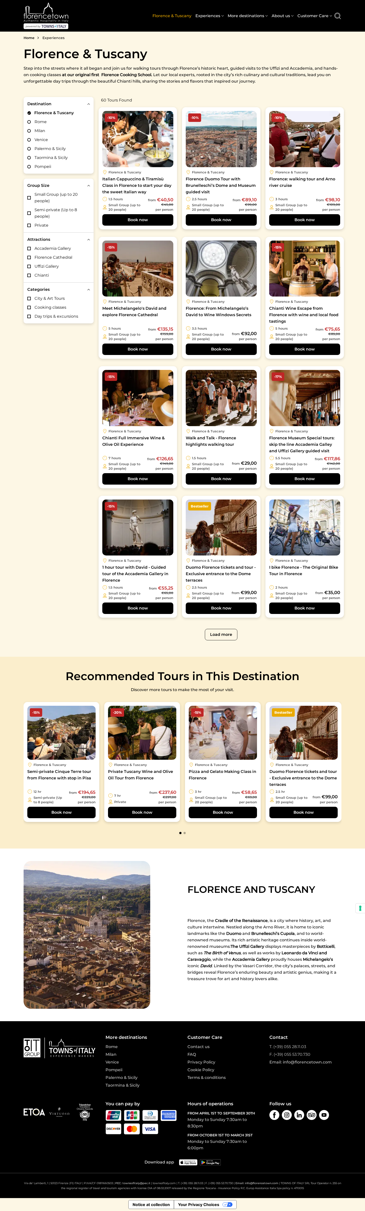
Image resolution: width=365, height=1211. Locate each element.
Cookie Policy (200, 1069)
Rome (41, 121)
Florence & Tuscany (171, 15)
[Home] (46, 15)
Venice (41, 139)
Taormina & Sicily (51, 157)
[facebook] (274, 1115)
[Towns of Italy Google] (210, 1162)
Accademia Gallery (53, 248)
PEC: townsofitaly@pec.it (132, 1183)
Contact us (198, 1046)
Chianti (42, 275)
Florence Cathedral (53, 257)
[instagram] (287, 1115)
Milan (40, 130)
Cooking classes (50, 307)
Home (29, 38)
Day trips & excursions (56, 316)
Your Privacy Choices (198, 1204)
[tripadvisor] (312, 1115)
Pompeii (43, 166)
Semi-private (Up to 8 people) (56, 213)
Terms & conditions (206, 1077)
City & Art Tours (50, 298)
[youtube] (324, 1115)
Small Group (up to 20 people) (56, 197)
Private (41, 225)
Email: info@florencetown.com (300, 1062)
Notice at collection (151, 1204)
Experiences (207, 15)
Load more (221, 634)
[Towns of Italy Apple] (188, 1162)
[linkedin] (299, 1115)
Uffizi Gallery (47, 266)
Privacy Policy (201, 1062)
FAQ (191, 1054)
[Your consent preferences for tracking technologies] (360, 908)
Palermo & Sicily (50, 148)
